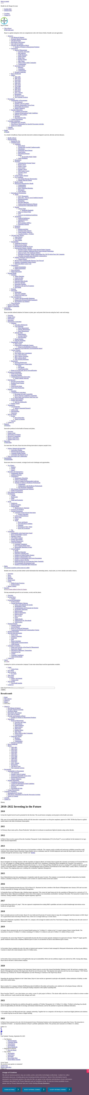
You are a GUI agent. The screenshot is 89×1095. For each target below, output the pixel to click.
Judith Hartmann (22, 55)
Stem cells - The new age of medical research (30, 197)
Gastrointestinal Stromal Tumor (26, 163)
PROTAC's (21, 221)
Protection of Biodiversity (22, 553)
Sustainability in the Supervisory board (21, 533)
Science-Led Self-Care (21, 295)
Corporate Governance (14, 645)
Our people (11, 677)
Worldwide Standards (27, 210)
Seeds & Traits (19, 332)
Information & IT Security (18, 122)
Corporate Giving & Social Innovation (25, 512)
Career (6, 660)
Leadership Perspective (21, 243)
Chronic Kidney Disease (21, 175)
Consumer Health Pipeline (18, 453)
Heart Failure (21, 152)
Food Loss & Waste (16, 386)
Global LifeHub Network (22, 378)
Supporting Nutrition (20, 284)
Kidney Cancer (22, 166)
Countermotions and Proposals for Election (26, 608)
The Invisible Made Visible (29, 156)
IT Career (13, 673)
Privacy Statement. (44, 1083)
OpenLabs (14, 413)
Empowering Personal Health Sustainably (26, 300)
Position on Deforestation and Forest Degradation (28, 558)
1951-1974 (18, 84)
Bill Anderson (22, 53)
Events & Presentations (14, 600)
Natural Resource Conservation (23, 364)
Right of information (20, 612)
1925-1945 (18, 81)
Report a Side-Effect (13, 438)
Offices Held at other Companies (27, 62)
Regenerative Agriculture (14, 321)
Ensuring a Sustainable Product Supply (25, 262)
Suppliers (13, 391)
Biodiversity (14, 361)
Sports (16, 520)
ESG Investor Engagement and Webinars (22, 489)
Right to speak (19, 611)
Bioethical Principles (20, 552)
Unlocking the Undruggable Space (27, 205)
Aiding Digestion (19, 276)
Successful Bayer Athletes (25, 523)
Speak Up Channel (16, 125)
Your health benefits (16, 683)
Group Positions (15, 549)
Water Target (18, 343)
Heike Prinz (21, 58)
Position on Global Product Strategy (24, 555)
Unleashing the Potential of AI (19, 454)
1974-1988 (18, 86)
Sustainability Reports (17, 473)
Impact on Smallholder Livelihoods (27, 347)
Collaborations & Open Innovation (20, 376)
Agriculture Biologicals (21, 325)
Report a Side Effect (13, 304)
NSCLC (20, 174)
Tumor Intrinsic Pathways (25, 232)
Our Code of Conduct (17, 44)
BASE (16, 550)
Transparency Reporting (21, 478)
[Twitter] (1, 1030)
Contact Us (7, 15)
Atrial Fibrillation (23, 158)
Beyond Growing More (17, 381)
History (13, 75)
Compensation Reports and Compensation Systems (25, 630)
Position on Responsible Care (23, 556)
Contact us (10, 684)
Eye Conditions (19, 177)
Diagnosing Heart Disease (25, 150)
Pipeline (17, 207)
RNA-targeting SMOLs (24, 223)
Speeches (10, 578)
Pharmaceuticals (12, 139)
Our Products (11, 1045)
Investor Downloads (13, 631)
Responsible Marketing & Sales (23, 547)
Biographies (18, 94)
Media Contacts (12, 586)
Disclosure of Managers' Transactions (21, 650)
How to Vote (18, 616)
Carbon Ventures (15, 350)
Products (13, 289)
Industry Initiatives (20, 108)
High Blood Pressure (24, 153)
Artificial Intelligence (24, 218)
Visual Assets (11, 580)
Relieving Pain (19, 279)
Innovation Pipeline (16, 375)
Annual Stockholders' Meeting (19, 603)
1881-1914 (18, 78)
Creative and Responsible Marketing (25, 298)
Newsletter (11, 1056)
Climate (13, 495)
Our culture (11, 670)
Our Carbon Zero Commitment (23, 353)
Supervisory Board (20, 66)
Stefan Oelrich (22, 56)
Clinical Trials (22, 208)
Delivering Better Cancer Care (23, 264)
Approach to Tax (15, 652)
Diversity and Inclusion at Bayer (20, 45)
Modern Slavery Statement (22, 508)
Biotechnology (22, 334)
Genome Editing (22, 336)
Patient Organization (20, 267)
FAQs (16, 617)
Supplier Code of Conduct (22, 103)
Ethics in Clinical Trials (24, 212)
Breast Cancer (22, 164)
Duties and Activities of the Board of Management (25, 647)
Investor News (12, 597)
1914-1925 (18, 80)
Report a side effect (6, 1067)
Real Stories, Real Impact (18, 42)
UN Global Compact (17, 538)
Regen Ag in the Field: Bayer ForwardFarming (24, 370)
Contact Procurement (17, 119)
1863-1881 (18, 77)
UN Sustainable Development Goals (25, 563)
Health (6, 130)
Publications (11, 318)
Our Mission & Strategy (17, 37)
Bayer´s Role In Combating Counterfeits (26, 395)
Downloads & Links (20, 117)
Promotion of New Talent (25, 527)
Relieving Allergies (20, 282)
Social (9, 501)
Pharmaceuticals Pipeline (18, 451)
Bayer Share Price (13, 1058)
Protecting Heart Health (21, 281)
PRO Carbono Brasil (20, 358)
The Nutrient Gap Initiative (22, 301)
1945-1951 (18, 83)
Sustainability (15, 241)
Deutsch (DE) (8, 10)
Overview (10, 315)
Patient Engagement (20, 268)
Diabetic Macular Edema (25, 180)
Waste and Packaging (17, 500)
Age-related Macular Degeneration (27, 179)
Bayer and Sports (23, 522)
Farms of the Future (16, 373)
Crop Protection (19, 326)
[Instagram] (1, 1034)
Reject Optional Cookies (32, 1089)
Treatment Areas (15, 142)
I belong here (14, 680)
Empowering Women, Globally (23, 248)
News (9, 575)
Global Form (4, 1065)
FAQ (19, 213)
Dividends (14, 638)
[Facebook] (1, 1028)
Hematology (18, 160)
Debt (12, 639)
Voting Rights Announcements (19, 642)
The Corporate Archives (21, 97)
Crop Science (11, 1044)
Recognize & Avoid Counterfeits (24, 394)
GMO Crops (14, 410)
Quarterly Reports (16, 625)
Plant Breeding (22, 337)
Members (20, 67)
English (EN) (7, 9)
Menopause (21, 190)
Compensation (22, 64)
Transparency (15, 265)
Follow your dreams (16, 678)
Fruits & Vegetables (20, 340)
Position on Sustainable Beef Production (26, 564)
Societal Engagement (17, 511)
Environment (11, 493)
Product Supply (15, 403)
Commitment (21, 484)
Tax (12, 530)
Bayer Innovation (19, 417)
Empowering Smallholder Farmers (24, 345)
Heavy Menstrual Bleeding (25, 188)
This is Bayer (7, 28)
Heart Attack (21, 145)
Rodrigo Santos (22, 59)
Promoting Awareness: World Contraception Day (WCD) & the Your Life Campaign (41, 254)
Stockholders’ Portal (20, 606)
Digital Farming (19, 339)
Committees (21, 69)
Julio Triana (21, 61)
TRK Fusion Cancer (23, 171)
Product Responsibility (17, 399)
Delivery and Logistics (21, 114)
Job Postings (11, 1053)
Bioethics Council (16, 536)
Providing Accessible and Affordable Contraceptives (32, 256)
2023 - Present (19, 92)
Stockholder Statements (21, 609)
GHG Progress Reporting (22, 359)
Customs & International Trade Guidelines (26, 113)
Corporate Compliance (14, 121)
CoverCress (18, 351)
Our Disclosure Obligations (25, 487)
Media (6, 566)
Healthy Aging (19, 182)
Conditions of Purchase (21, 111)
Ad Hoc (13, 598)
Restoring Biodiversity (21, 362)
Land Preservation (23, 369)
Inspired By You (15, 141)
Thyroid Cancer (22, 172)
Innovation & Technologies (18, 193)
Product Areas (11, 433)
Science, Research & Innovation (16, 448)
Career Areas (14, 669)
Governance (11, 531)
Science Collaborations (21, 479)
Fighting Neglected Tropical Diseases (25, 257)
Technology (18, 216)
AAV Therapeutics (23, 196)
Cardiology (18, 144)
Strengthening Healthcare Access (24, 246)
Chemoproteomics (23, 219)
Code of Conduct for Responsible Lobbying (27, 481)
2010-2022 (18, 91)
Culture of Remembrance (21, 516)
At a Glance (11, 465)
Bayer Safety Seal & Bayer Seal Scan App (26, 397)
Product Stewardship (17, 400)
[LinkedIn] (1, 1033)
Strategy (13, 467)
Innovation (14, 290)
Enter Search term (6, 687)
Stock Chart (14, 634)
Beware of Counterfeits (14, 436)
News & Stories (15, 270)
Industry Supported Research (23, 408)
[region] (44, 1082)
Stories (9, 577)
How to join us (12, 672)
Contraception (22, 185)
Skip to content (5, 1)
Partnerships (18, 292)
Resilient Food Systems (17, 383)
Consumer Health (12, 1042)
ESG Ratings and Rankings (15, 492)
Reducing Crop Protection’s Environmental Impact (28, 348)
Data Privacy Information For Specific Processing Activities (27, 124)
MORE (33, 852)
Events (13, 416)
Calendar (10, 127)
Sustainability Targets (17, 342)
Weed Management (23, 328)
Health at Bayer (12, 138)
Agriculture (7, 308)
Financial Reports (12, 623)
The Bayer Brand (16, 40)
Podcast (13, 421)
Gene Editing (18, 240)
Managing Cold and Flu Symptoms (24, 286)
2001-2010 (18, 89)
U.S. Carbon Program (21, 354)
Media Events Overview (18, 583)
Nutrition (13, 384)
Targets (13, 468)
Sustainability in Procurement (19, 100)
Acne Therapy (22, 191)
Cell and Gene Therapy (17, 235)
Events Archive (15, 584)
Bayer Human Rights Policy (22, 545)
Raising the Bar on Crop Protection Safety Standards (29, 561)
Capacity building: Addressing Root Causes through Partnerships (36, 251)
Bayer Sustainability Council (19, 534)
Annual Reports (15, 627)
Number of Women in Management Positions (27, 47)
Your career (11, 675)
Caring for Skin (19, 278)
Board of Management (21, 50)
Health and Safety (16, 504)
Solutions (13, 275)
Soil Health (21, 367)
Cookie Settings (9, 1089)
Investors (6, 588)
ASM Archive (18, 622)
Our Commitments (16, 297)
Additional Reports (16, 475)
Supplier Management (17, 541)
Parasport (20, 525)
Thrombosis (21, 149)
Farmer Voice (11, 317)
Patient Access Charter (21, 245)
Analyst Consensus (16, 636)
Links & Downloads (16, 656)
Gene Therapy (19, 237)
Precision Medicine (23, 202)
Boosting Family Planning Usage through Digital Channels (34, 249)
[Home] (4, 24)
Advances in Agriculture (14, 372)
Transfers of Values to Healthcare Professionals (27, 482)
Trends (16, 194)
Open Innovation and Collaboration (17, 456)
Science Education (23, 514)
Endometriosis (22, 186)
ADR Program (15, 644)
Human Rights (15, 506)
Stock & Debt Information (15, 633)
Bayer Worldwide (16, 73)
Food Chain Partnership (17, 387)
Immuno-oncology (23, 229)
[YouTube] (1, 1031)
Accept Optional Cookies (58, 1089)
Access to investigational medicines (27, 215)
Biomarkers (21, 201)
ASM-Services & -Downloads (23, 620)
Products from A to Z (13, 439)
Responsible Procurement (22, 106)
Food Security (11, 380)
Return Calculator (16, 641)
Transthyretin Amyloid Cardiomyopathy (29, 147)
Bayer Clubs (18, 517)
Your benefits (11, 681)
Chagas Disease (22, 259)
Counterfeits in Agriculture (18, 392)
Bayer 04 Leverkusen (24, 528)
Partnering (17, 226)
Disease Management (24, 329)
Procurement (11, 99)
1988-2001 (18, 88)
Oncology (17, 161)
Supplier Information (17, 110)
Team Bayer (14, 48)
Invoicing (17, 116)
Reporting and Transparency (15, 471)
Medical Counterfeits (13, 306)
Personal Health (12, 273)
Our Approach (19, 102)
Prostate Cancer (22, 169)
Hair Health (18, 287)
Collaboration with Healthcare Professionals (30, 486)
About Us (10, 36)
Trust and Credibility (20, 293)
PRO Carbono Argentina (21, 356)
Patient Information (16, 271)
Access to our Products (17, 509)
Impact (13, 470)
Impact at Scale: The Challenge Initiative (29, 252)
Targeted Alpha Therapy (24, 230)
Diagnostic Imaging (23, 224)
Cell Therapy (18, 238)
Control (13, 653)
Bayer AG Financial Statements (19, 628)
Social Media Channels (14, 1059)
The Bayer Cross (19, 95)
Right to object (19, 614)
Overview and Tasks (23, 51)
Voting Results (19, 619)
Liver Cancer (21, 167)
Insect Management (23, 331)
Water (19, 365)
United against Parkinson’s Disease (27, 204)
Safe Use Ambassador (21, 402)
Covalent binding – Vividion (26, 234)
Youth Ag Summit (20, 419)
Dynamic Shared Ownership (19, 39)
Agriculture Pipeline (16, 450)
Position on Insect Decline (22, 560)
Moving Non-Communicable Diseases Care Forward (29, 260)
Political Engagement (17, 490)
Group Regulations (16, 542)
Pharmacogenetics (23, 199)
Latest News (11, 1055)
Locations (7, 13)
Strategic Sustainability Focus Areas (24, 105)
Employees (14, 503)
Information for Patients (14, 434)
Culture (17, 519)
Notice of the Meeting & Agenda (24, 605)
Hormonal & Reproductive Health (24, 183)
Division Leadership (20, 72)
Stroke (20, 155)
